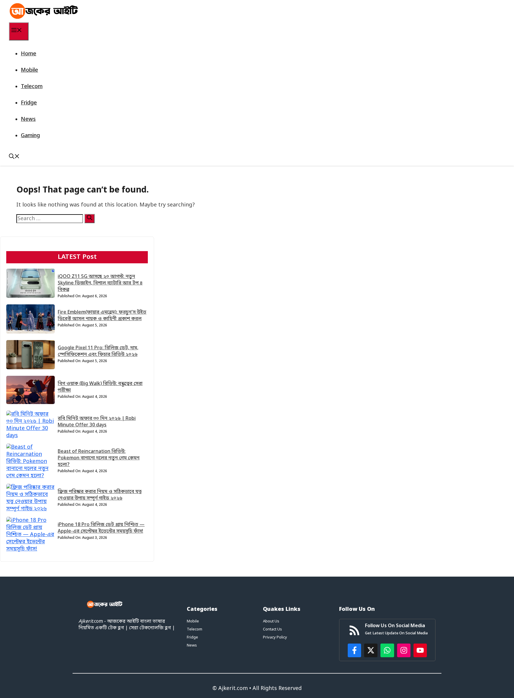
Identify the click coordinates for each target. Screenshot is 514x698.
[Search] (89, 218)
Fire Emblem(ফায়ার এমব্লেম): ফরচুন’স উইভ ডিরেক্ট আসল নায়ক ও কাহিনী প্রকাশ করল (102, 315)
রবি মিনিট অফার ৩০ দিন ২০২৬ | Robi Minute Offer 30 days (97, 421)
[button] (14, 157)
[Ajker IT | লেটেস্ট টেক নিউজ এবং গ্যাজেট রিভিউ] (44, 11)
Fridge (29, 103)
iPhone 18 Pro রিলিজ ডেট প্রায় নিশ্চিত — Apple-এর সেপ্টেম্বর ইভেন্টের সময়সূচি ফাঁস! (101, 528)
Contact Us (272, 629)
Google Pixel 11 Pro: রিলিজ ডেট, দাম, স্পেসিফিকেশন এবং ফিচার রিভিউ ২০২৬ (98, 351)
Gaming (30, 135)
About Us (271, 621)
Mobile (29, 70)
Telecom (32, 86)
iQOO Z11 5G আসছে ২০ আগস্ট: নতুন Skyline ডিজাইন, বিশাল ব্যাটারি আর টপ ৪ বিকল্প (100, 283)
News (28, 119)
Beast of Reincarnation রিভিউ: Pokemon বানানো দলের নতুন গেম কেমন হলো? (99, 458)
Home (28, 53)
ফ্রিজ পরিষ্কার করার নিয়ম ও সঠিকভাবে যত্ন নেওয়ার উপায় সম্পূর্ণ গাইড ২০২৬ (100, 495)
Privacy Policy (275, 637)
